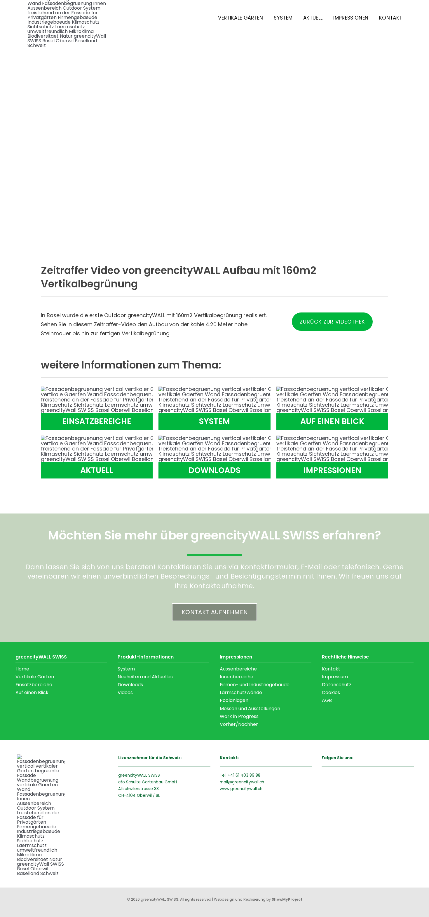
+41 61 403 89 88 (244, 775)
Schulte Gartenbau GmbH (151, 782)
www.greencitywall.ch (241, 789)
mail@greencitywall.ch (242, 782)
